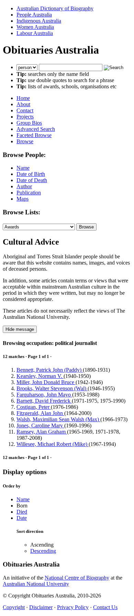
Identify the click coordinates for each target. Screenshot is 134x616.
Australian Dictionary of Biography (54, 8)
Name (23, 168)
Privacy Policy (73, 607)
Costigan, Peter (33, 407)
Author (24, 186)
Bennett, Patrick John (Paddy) (49, 370)
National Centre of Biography (77, 578)
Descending (43, 551)
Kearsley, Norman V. (40, 376)
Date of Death (31, 180)
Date (21, 518)
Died (21, 512)
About (23, 104)
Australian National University (36, 584)
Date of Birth (30, 174)
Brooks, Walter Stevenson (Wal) (52, 388)
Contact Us (105, 607)
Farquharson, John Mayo (44, 394)
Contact (24, 110)
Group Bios (29, 123)
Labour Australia (34, 33)
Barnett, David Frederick (44, 401)
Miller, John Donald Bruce (46, 382)
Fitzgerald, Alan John (40, 413)
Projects (25, 117)
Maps (22, 199)
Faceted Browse (34, 135)
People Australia (34, 15)
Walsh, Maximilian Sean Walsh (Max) (58, 419)
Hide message (19, 329)
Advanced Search (35, 129)
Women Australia (35, 27)
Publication (28, 192)
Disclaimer (41, 607)
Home (23, 98)
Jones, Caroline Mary (40, 425)
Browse (24, 141)
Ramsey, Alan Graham (41, 432)
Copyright (14, 607)
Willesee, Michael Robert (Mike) (52, 444)
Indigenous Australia (38, 21)
